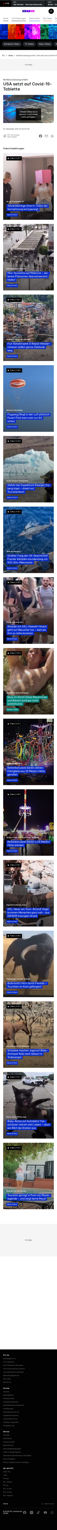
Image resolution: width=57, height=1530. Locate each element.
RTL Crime (7, 1489)
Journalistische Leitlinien (13, 1372)
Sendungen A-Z (9, 1358)
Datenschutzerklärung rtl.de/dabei (17, 1455)
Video (10, 56)
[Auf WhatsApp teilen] (52, 136)
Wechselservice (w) (11, 1412)
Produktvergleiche (10, 1402)
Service (6, 1432)
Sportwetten (8, 1395)
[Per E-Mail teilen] (46, 136)
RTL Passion (8, 1495)
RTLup (5, 1485)
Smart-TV (7, 1382)
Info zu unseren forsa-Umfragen (16, 1462)
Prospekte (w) (8, 1426)
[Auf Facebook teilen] (40, 136)
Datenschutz (8, 1445)
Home (5, 1504)
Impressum (7, 1438)
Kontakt (6, 1435)
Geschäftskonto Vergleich (13, 1405)
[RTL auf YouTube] (45, 1512)
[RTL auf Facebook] (24, 1512)
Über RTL (7, 1472)
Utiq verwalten (9, 1459)
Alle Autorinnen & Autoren (14, 1369)
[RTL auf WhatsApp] (52, 1512)
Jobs (5, 1475)
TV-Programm (8, 1362)
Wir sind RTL (8, 1468)
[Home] (28, 11)
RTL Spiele (7, 1482)
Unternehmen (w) (10, 1419)
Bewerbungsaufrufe (11, 1375)
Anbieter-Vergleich (11, 1422)
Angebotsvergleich (11, 1415)
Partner (6, 1388)
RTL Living (7, 1492)
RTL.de (6, 1355)
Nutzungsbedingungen (12, 1449)
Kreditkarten (8, 1409)
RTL (3, 56)
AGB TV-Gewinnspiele (12, 1452)
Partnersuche (8, 1398)
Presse (6, 1478)
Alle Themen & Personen (13, 1365)
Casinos (6, 1392)
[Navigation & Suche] (51, 11)
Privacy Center (9, 1442)
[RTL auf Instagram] (31, 1512)
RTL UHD (6, 1379)
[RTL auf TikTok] (38, 1512)
